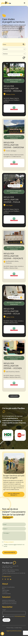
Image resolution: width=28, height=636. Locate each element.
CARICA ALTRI (14, 396)
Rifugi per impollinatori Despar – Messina (13, 88)
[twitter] (5, 579)
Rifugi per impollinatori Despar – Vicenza (13, 365)
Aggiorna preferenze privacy (14, 630)
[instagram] (8, 579)
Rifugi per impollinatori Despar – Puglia (12, 199)
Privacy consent (9, 542)
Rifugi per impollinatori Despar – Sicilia (12, 311)
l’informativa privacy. (20, 616)
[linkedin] (10, 579)
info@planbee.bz (6, 576)
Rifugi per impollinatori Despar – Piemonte (13, 256)
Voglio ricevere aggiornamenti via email (14, 545)
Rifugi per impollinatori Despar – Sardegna (14, 145)
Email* (4, 610)
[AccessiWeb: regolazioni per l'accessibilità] (2, 633)
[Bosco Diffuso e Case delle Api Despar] (14, 108)
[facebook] (2, 579)
